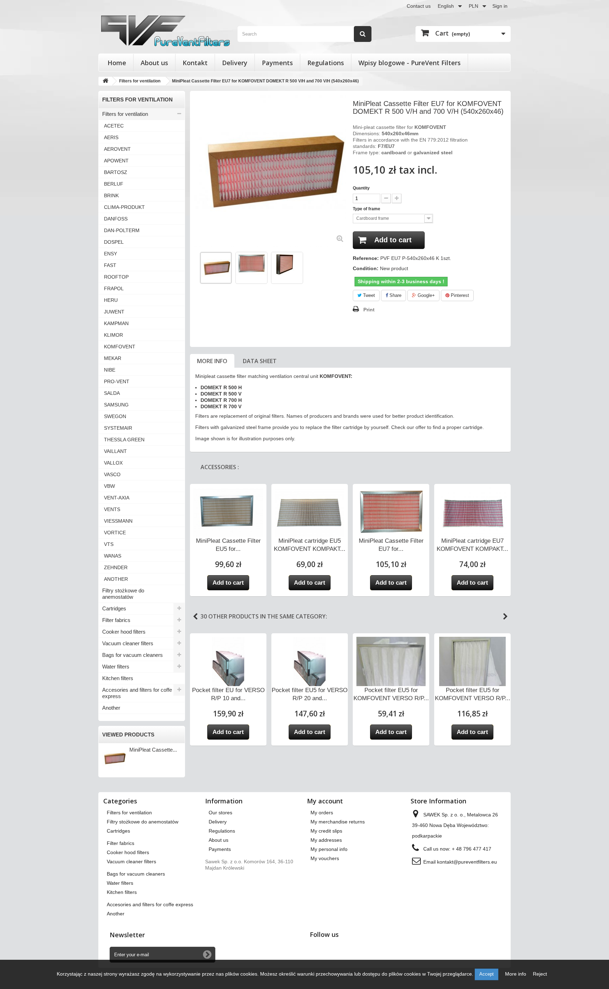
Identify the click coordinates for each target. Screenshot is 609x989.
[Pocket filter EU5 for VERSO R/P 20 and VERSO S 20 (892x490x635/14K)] (309, 664)
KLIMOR (113, 335)
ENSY (110, 253)
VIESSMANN (118, 521)
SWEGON (115, 416)
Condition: (366, 268)
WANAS (112, 556)
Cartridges (114, 608)
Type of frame (367, 208)
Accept (486, 974)
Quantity (361, 188)
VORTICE (115, 532)
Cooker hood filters (124, 632)
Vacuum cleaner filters (127, 643)
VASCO (112, 474)
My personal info (328, 849)
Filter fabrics (116, 620)
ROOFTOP (116, 277)
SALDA (112, 393)
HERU (111, 300)
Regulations (325, 62)
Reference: (366, 258)
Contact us (419, 6)
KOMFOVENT (119, 346)
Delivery (234, 62)
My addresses (326, 840)
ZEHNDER (116, 567)
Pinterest (459, 295)
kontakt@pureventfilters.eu (467, 862)
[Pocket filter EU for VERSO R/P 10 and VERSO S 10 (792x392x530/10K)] (228, 664)
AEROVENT (117, 149)
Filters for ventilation (125, 114)
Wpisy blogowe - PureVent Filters (409, 62)
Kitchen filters (117, 678)
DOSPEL (114, 242)
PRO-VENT (116, 381)
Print (369, 309)
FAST (110, 265)
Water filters (115, 667)
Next (505, 616)
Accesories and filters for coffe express (137, 693)
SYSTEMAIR (118, 428)
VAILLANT (115, 451)
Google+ (425, 295)
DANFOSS (116, 219)
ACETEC (114, 126)
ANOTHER (116, 579)
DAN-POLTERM (122, 230)
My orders (321, 812)
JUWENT (114, 312)
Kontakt (195, 62)
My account (325, 801)
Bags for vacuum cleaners (132, 655)
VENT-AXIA (116, 497)
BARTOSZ (115, 172)
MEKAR (112, 358)
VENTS (112, 509)
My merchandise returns (337, 822)
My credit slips (326, 831)
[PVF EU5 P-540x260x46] (216, 268)
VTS (108, 544)
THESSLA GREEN (124, 439)
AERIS (111, 137)
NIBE (109, 370)
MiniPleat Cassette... (153, 750)
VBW (109, 486)
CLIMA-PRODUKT (124, 207)
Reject (540, 974)
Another (111, 708)
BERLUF (113, 184)
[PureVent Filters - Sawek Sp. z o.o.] (165, 30)
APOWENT (116, 160)
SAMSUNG (116, 405)
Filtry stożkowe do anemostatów (123, 593)
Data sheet (260, 361)
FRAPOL (114, 288)
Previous (195, 267)
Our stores (220, 812)
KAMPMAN (116, 323)
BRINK (111, 195)
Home (116, 62)
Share (394, 295)
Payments (277, 62)
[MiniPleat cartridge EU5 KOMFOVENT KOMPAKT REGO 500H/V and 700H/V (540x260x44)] (309, 514)
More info (212, 361)
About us (154, 62)
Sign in (500, 6)
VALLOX (113, 463)
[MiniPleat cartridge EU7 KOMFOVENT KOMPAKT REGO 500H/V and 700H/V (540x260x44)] (472, 513)
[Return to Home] (105, 81)
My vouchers (324, 858)
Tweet (368, 295)
